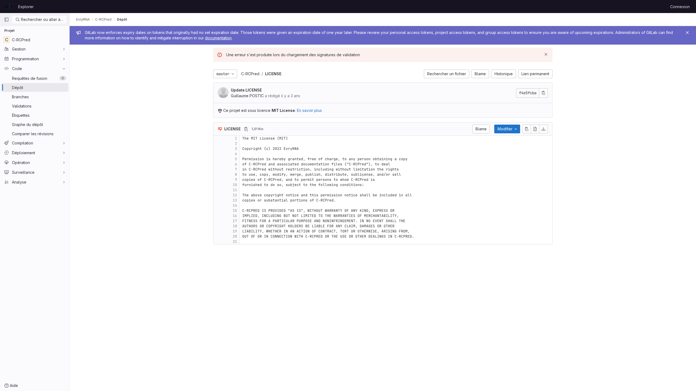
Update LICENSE (246, 90)
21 (235, 241)
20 (235, 236)
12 (235, 195)
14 (235, 205)
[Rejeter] (546, 54)
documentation (218, 38)
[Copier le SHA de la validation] (543, 93)
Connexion (680, 6)
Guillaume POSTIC (247, 95)
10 (235, 184)
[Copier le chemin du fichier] (246, 129)
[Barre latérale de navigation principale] (6, 19)
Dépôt (122, 19)
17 (235, 221)
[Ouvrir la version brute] (535, 129)
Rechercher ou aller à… (41, 19)
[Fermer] (687, 32)
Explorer (26, 6)
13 (235, 200)
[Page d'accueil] (8, 6)
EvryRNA (83, 19)
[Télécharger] (543, 129)
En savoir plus (309, 110)
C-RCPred (250, 73)
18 (235, 226)
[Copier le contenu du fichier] (526, 129)
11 (235, 190)
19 (235, 231)
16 (235, 215)
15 (235, 210)
